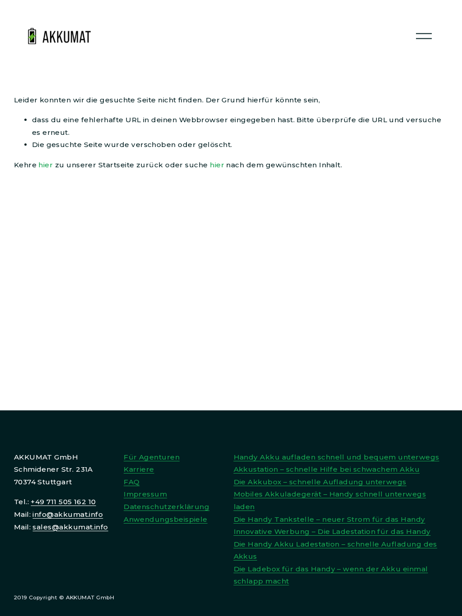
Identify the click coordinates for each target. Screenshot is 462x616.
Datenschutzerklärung (166, 506)
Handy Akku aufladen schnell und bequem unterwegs (336, 457)
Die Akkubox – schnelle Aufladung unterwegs (320, 482)
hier (45, 165)
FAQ (131, 482)
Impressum (145, 494)
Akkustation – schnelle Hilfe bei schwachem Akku (327, 469)
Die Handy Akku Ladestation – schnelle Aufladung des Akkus (335, 550)
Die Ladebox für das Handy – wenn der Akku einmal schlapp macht (331, 575)
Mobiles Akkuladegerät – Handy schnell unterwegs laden (330, 500)
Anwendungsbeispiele (166, 519)
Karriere (139, 469)
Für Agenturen (152, 457)
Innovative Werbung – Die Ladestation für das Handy (332, 531)
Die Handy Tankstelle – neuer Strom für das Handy (329, 519)
